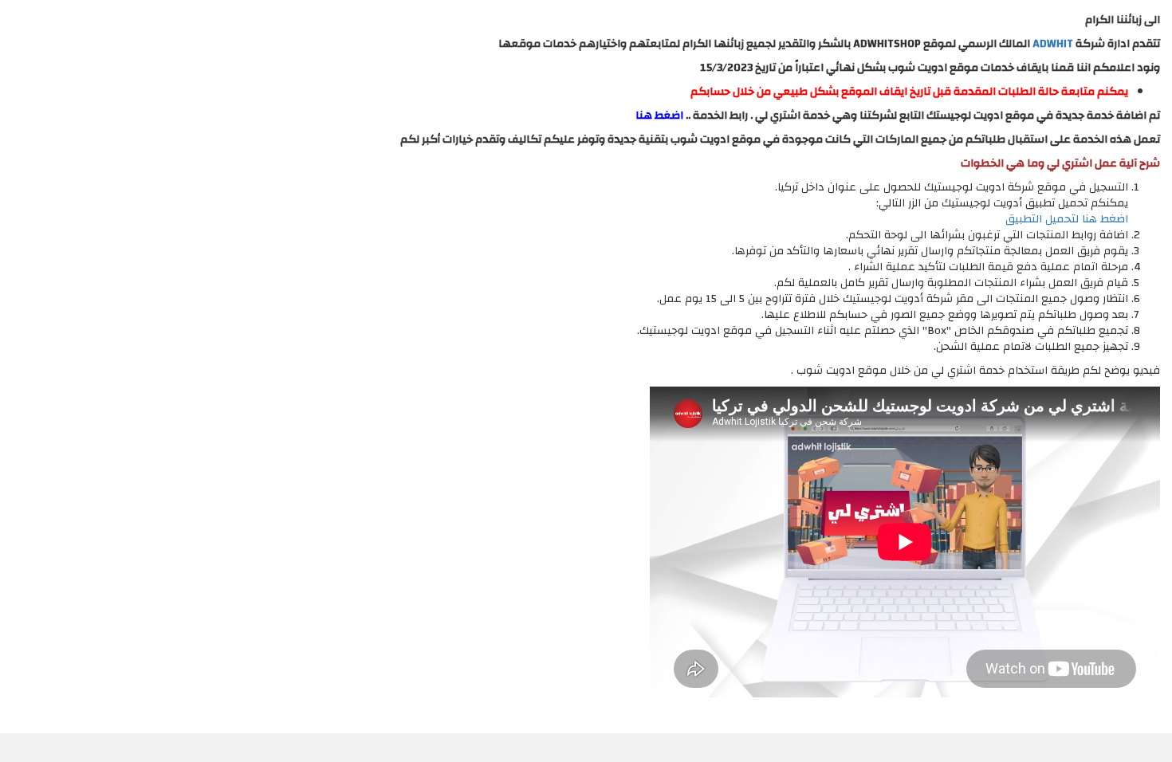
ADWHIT (1052, 43)
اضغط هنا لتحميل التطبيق (1066, 219)
